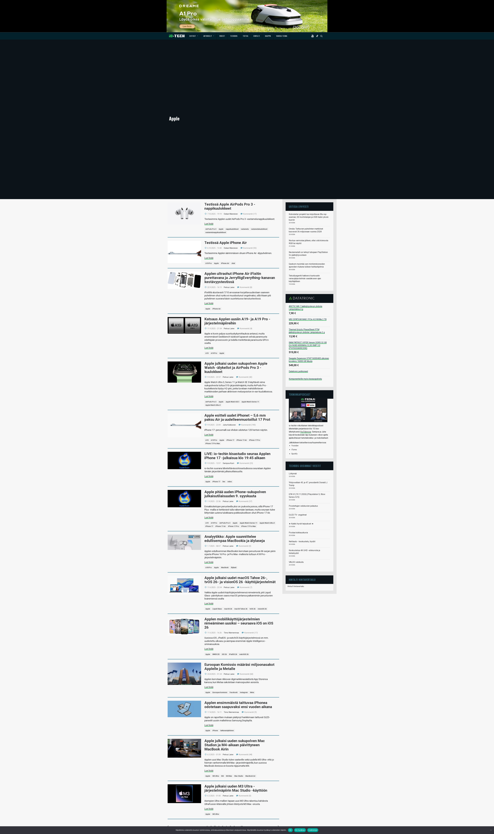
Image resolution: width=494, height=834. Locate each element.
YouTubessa (305, 432)
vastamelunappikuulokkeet (215, 232)
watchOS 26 (243, 654)
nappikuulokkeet (232, 229)
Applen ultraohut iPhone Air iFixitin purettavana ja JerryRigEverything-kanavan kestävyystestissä (239, 277)
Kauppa (268, 36)
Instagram (244, 692)
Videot (222, 36)
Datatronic (302, 298)
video (230, 482)
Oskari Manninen (231, 214)
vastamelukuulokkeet (259, 229)
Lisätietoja (312, 830)
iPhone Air (225, 263)
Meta (252, 692)
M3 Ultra (216, 776)
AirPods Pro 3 (210, 229)
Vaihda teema (281, 36)
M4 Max (229, 776)
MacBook (224, 567)
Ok (290, 830)
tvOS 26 (252, 609)
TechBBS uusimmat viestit (305, 466)
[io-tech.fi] (176, 36)
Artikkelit (207, 36)
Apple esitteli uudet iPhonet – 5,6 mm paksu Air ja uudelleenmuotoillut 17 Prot (237, 417)
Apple (221, 229)
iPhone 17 (230, 440)
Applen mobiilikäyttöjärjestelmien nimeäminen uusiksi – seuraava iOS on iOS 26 (238, 623)
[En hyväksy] (490, 830)
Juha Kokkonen (229, 425)
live (224, 482)
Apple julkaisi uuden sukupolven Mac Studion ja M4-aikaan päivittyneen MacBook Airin (234, 745)
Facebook (233, 692)
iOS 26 (224, 654)
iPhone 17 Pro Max (212, 443)
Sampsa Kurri (228, 463)
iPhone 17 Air (242, 440)
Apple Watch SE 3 (232, 402)
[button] (313, 36)
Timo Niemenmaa (231, 633)
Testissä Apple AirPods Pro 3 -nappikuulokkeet (229, 206)
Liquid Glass (217, 609)
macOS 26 (228, 609)
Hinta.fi (256, 36)
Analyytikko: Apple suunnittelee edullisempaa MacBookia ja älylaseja (234, 538)
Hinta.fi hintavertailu (296, 586)
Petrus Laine (229, 287)
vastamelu (245, 229)
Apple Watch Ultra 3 (212, 405)
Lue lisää (208, 223)
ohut (233, 263)
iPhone (215, 730)
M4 (222, 776)
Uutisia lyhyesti (299, 206)
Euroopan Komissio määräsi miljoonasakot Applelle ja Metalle (239, 666)
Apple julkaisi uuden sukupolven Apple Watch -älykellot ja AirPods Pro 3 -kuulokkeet (235, 367)
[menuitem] (194, 36)
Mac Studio (238, 776)
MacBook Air (250, 776)
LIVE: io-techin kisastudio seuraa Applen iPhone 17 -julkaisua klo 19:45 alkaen (237, 456)
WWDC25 (216, 654)
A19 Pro (208, 263)
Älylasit (233, 567)
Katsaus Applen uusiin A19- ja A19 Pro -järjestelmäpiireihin (237, 321)
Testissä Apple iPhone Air (225, 243)
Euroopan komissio (220, 692)
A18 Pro (208, 567)
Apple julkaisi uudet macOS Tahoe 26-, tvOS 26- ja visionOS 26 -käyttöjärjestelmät (240, 580)
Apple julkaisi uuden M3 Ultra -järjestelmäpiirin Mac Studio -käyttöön (235, 788)
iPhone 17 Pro (254, 440)
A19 (206, 353)
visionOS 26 (262, 609)
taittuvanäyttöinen (227, 730)
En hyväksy (300, 830)
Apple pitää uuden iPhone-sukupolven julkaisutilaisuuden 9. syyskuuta (235, 494)
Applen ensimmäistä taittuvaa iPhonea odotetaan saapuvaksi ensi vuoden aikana (238, 705)
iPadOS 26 (233, 654)
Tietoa (245, 36)
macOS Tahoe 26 (240, 609)
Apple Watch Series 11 (250, 402)
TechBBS (233, 36)
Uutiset (192, 36)
